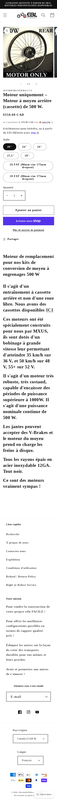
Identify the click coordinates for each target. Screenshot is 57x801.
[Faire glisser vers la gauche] (20, 84)
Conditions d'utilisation (21, 567)
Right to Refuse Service (21, 584)
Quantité (8, 187)
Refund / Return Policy (21, 576)
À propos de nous (17, 542)
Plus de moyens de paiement (28, 230)
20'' (9, 146)
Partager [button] (13, 239)
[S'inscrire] (46, 697)
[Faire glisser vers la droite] (36, 84)
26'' (39, 146)
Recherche (12, 534)
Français (27, 760)
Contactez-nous (16, 551)
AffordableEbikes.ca (27, 792)
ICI (49, 309)
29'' (27, 155)
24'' (24, 146)
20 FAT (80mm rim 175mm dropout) (28, 177)
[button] (5, 15)
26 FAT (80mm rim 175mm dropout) (28, 166)
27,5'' (11, 155)
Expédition (13, 559)
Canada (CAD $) (26, 738)
